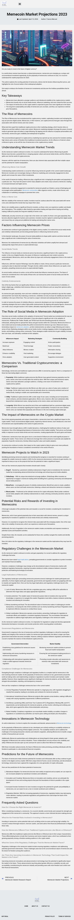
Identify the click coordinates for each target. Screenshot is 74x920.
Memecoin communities (30, 190)
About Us (35, 906)
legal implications (23, 559)
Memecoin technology (64, 723)
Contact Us (46, 906)
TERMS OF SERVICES (64, 916)
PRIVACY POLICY (50, 916)
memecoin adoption (22, 327)
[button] (19, 4)
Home (26, 906)
